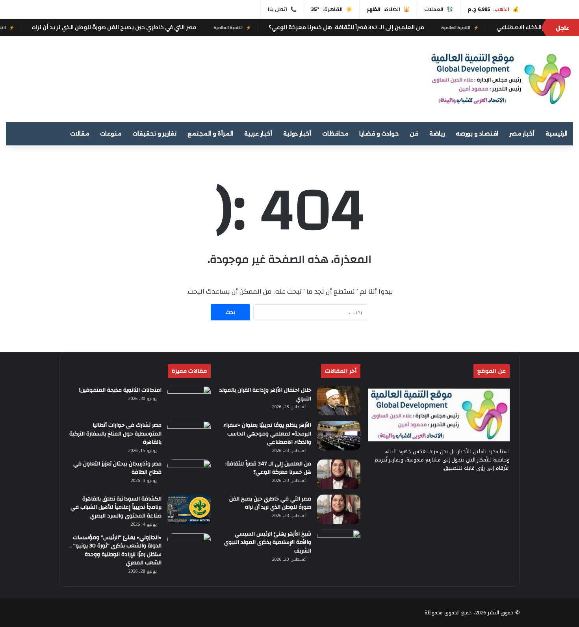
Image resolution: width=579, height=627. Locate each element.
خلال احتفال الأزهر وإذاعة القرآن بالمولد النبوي (265, 394)
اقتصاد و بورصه (477, 133)
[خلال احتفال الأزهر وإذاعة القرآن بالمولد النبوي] (338, 400)
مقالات (79, 133)
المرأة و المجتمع (210, 133)
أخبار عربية (258, 133)
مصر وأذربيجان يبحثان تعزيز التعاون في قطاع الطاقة (117, 468)
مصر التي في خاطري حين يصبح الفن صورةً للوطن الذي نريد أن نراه (136, 27)
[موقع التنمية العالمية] (501, 79)
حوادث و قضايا (379, 133)
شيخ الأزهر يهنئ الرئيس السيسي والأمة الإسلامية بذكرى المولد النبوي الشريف (267, 542)
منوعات (110, 133)
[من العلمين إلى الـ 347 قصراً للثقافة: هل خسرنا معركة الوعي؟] (338, 474)
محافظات (335, 133)
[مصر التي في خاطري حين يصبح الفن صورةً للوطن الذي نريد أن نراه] (338, 509)
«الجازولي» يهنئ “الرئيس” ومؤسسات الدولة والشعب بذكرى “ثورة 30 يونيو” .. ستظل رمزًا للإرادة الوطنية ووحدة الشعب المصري (115, 550)
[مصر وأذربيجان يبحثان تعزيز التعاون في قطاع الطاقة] (189, 474)
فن (414, 133)
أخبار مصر (521, 133)
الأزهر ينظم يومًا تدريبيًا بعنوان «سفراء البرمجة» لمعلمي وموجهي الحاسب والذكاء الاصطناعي (267, 433)
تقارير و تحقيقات (154, 133)
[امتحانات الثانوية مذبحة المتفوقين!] (189, 400)
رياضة (437, 133)
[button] (373, 75)
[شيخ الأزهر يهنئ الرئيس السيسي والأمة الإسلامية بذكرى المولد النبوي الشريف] (338, 544)
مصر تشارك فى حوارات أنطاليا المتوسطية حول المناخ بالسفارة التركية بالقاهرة (115, 433)
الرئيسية (557, 133)
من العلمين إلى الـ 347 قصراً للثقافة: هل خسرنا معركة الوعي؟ (368, 27)
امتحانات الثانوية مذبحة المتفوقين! (120, 390)
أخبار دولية (297, 133)
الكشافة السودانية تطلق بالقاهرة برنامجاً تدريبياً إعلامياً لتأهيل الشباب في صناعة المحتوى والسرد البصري (116, 507)
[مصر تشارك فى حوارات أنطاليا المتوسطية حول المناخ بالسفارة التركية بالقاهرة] (189, 435)
